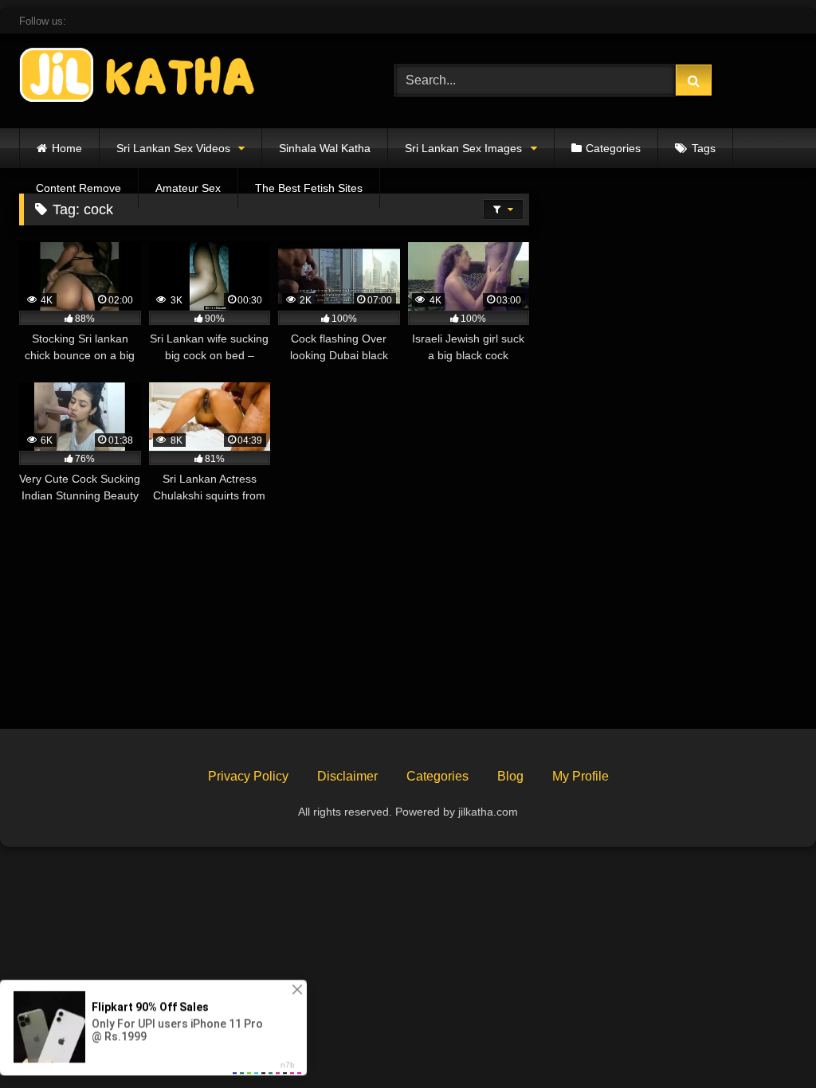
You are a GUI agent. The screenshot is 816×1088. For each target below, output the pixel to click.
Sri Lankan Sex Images (463, 148)
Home (67, 148)
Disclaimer (347, 776)
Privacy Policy (248, 776)
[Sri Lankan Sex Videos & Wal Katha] (182, 77)
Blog (510, 776)
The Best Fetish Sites (309, 188)
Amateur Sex (188, 188)
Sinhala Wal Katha (325, 148)
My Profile (580, 776)
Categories (613, 148)
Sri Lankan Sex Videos (173, 148)
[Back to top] (766, 1040)
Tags (704, 148)
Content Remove (78, 188)
